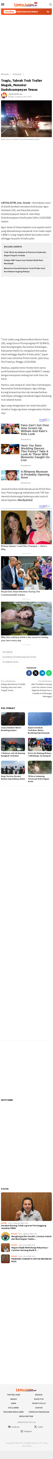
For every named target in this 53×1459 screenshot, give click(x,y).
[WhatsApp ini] (49, 673)
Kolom (5, 1188)
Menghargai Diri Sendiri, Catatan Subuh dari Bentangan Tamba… (31, 1237)
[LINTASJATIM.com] (26, 4)
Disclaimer (13, 1407)
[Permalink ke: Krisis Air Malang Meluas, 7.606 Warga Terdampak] (40, 744)
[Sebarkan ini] (29, 673)
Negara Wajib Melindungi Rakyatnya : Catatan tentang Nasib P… (29, 1249)
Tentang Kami (13, 1395)
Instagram (28, 1431)
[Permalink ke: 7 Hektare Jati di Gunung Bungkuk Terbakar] (13, 744)
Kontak (39, 1407)
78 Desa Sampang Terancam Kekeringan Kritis (38, 779)
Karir (13, 1403)
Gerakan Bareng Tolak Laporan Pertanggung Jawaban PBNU (23, 1227)
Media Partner (26, 1416)
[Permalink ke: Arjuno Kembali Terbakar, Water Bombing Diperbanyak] (40, 719)
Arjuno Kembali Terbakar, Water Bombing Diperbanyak (38, 730)
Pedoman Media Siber (13, 1412)
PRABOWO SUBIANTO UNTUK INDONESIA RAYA (31, 1260)
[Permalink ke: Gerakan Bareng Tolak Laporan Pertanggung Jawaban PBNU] (26, 1206)
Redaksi (39, 1395)
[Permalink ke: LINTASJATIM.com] (4, 95)
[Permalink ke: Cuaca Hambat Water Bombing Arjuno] (13, 719)
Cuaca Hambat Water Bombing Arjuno (11, 729)
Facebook (15, 1427)
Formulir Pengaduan (39, 1412)
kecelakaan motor (10, 662)
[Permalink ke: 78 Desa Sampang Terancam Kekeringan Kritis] (40, 767)
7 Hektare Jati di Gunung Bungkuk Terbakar (13, 754)
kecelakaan (8, 652)
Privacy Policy (39, 1403)
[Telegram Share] (42, 673)
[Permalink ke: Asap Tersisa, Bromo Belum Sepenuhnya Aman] (13, 767)
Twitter (40, 1427)
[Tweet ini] (36, 673)
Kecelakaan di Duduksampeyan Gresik (19, 657)
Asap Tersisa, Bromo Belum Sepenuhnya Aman (13, 777)
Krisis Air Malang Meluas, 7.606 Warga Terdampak (40, 754)
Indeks (13, 1399)
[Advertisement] (26, 44)
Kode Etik (39, 1399)
